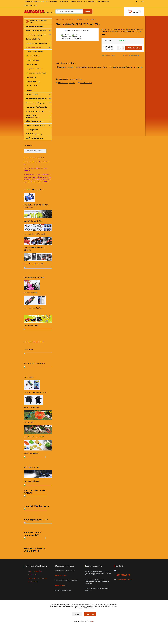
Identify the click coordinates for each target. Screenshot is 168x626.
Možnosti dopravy (89, 2)
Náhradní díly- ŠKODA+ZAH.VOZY (32, 116)
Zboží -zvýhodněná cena (34, 138)
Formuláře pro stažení (103, 2)
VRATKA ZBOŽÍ (39, 2)
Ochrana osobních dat (76, 2)
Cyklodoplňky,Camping (34, 134)
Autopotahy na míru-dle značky (38, 21)
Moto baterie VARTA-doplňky (36, 107)
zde (92, 621)
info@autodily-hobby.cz (124, 580)
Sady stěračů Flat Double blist (37, 73)
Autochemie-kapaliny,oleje (35, 103)
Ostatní (29, 90)
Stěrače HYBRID (32, 64)
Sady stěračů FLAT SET (34, 69)
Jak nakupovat (28, 2)
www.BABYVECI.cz (60, 575)
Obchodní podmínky (51, 2)
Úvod (57, 19)
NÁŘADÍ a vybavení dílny (34, 121)
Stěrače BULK (31, 77)
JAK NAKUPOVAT (33, 582)
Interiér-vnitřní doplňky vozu (36, 31)
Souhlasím (90, 614)
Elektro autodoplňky (33, 39)
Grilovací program (32, 130)
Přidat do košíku (134, 48)
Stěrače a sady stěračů (34, 47)
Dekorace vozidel (32, 94)
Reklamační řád (63, 2)
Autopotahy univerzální (34, 26)
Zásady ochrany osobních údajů (37, 578)
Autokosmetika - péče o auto (36, 99)
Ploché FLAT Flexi (33, 60)
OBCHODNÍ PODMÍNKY (35, 571)
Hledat (87, 11)
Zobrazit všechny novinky (33, 151)
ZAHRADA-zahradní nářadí (35, 126)
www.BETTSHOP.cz (61, 585)
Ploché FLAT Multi (33, 56)
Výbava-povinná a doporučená (36, 43)
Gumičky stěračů (32, 86)
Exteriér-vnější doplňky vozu (36, 35)
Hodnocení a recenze (30, 5)
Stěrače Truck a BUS (33, 82)
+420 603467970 (122, 575)
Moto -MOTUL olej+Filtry (35, 111)
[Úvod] (39, 11)
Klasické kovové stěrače (35, 52)
